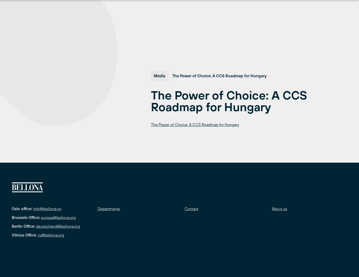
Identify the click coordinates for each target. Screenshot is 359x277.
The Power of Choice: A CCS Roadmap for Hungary (195, 124)
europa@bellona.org (58, 217)
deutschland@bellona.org (58, 226)
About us (279, 209)
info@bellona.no (47, 209)
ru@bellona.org (51, 235)
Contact (191, 209)
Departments (109, 209)
